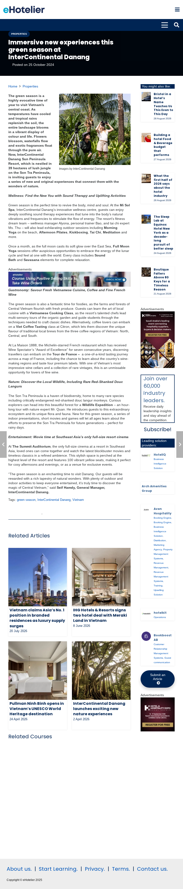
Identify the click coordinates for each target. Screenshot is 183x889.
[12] (69, 285)
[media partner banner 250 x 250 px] (158, 730)
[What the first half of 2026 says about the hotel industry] (146, 178)
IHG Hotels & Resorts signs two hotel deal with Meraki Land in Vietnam (100, 615)
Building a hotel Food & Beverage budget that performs (163, 145)
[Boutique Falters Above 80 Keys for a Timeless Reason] (146, 272)
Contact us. (152, 869)
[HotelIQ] (146, 455)
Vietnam (78, 500)
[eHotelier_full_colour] (24, 9)
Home (12, 86)
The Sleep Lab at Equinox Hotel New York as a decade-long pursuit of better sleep (163, 233)
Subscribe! (158, 429)
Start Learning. (57, 869)
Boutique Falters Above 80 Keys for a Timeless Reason (162, 279)
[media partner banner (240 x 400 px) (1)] (158, 367)
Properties (30, 86)
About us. (19, 869)
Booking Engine (162, 518)
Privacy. (95, 869)
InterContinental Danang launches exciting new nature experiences (99, 709)
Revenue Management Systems (161, 576)
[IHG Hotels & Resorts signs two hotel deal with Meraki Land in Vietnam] (101, 577)
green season (26, 500)
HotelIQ (160, 455)
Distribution (160, 540)
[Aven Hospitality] (146, 509)
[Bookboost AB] (146, 636)
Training (158, 585)
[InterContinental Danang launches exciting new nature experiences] (101, 670)
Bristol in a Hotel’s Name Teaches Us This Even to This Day (163, 104)
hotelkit (160, 613)
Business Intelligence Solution (160, 463)
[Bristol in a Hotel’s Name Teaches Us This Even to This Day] (146, 96)
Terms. (121, 869)
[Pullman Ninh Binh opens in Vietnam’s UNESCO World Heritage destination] (37, 670)
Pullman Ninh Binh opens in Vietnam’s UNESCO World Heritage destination (37, 709)
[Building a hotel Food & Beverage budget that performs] (146, 137)
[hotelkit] (146, 613)
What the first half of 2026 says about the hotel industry (163, 186)
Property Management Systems (163, 554)
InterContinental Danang (54, 500)
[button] (177, 9)
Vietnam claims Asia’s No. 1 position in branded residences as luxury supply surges (37, 618)
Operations (160, 617)
